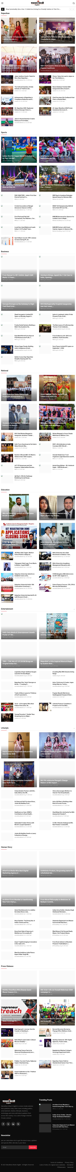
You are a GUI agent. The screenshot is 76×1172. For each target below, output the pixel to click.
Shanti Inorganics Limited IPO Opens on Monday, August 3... (24, 315)
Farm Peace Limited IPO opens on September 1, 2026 (63, 347)
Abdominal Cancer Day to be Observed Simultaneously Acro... (25, 1051)
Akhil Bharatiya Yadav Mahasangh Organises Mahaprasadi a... (15, 395)
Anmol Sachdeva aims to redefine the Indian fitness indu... (25, 911)
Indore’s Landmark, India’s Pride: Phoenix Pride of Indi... (63, 315)
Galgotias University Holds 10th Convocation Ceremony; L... (24, 585)
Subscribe (33, 1147)
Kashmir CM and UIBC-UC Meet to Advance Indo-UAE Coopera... (25, 455)
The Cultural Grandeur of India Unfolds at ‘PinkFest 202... (24, 87)
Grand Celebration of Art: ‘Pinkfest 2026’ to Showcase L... (25, 1072)
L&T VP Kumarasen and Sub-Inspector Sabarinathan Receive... (25, 466)
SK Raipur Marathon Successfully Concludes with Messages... (53, 424)
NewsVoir (70, 1167)
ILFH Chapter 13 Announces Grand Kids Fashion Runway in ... (17, 38)
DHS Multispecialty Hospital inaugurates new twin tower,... (56, 305)
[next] (73, 9)
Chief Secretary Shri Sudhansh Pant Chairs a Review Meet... (63, 98)
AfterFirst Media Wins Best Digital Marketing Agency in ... (15, 872)
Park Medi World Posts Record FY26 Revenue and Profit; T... (24, 336)
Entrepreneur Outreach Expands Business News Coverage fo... (18, 1020)
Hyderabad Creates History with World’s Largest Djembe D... (24, 823)
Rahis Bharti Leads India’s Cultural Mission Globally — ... (25, 1040)
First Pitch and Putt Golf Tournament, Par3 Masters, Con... (25, 217)
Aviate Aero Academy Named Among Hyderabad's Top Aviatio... (55, 514)
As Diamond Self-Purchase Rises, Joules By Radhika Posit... (25, 802)
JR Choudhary (56, 924)
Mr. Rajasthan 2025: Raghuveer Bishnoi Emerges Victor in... (24, 109)
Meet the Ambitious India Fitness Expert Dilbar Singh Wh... (25, 953)
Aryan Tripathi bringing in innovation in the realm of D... (26, 942)
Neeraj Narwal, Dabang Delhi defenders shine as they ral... (17, 186)
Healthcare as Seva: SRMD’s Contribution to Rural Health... (24, 813)
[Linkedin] (13, 1124)
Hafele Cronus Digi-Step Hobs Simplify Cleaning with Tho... (24, 358)
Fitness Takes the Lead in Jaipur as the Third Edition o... (63, 77)
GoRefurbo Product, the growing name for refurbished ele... (57, 872)
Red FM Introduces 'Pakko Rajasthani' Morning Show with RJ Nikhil (27, 9)
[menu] (2, 3)
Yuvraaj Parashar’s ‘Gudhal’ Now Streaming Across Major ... (24, 715)
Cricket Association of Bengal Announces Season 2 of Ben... (24, 207)
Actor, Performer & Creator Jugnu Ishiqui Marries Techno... (63, 683)
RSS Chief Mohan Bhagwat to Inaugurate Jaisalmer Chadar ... (24, 434)
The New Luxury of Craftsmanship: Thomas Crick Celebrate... (63, 326)
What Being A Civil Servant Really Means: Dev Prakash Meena (62, 932)
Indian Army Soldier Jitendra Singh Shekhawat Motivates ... (63, 911)
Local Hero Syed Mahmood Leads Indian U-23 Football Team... (25, 228)
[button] (74, 609)
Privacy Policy (69, 1162)
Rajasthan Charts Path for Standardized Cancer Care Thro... (63, 1062)
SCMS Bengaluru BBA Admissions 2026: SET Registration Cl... (18, 543)
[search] (73, 3)
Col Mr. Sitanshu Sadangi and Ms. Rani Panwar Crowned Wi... (63, 823)
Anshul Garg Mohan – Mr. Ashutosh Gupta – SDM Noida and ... (63, 466)
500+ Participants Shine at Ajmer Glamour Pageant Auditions (57, 67)
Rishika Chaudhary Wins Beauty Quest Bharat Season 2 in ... (17, 991)
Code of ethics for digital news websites (52, 1165)
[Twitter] (8, 1124)
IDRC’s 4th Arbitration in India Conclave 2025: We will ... (62, 445)
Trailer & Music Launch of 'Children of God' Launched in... (25, 694)
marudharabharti (45, 70)
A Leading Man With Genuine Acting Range (63, 672)
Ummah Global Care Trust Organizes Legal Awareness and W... (64, 455)
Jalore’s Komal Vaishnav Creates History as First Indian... (25, 119)
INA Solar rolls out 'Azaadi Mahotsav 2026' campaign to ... (57, 991)
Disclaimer (70, 1165)
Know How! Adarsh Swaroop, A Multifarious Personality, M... (24, 932)
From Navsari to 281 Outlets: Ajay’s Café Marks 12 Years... (18, 276)
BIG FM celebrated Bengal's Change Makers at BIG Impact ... (54, 781)
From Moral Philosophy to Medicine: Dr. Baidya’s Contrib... (56, 901)
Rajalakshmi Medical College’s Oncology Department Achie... (62, 1051)
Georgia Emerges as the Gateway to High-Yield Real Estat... (19, 305)
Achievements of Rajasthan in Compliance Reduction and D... (24, 98)
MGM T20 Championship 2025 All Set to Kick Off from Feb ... (63, 207)
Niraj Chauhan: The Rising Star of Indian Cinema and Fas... (25, 921)
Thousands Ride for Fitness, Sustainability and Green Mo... (57, 1020)
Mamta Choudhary (57, 220)
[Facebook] (3, 1124)
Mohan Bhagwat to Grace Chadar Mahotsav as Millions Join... (63, 434)
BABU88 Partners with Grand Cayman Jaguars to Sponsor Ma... (63, 228)
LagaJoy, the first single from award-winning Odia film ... (55, 633)
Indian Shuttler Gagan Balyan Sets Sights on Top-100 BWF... (18, 157)
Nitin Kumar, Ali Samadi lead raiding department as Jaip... (54, 157)
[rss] (18, 1124)
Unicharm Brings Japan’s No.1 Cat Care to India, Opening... (56, 276)
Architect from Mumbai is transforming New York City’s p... (18, 901)
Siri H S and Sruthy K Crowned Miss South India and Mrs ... (57, 753)
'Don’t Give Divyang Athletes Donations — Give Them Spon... (18, 781)
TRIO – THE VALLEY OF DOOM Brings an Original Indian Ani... (18, 662)
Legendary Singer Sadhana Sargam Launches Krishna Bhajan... (25, 672)
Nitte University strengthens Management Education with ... (62, 564)
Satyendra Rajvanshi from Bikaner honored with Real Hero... (63, 921)
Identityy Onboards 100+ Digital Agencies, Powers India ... (62, 1040)
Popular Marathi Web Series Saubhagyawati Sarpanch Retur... (63, 694)
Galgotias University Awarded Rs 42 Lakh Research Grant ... (25, 596)
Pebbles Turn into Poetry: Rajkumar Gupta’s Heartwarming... (25, 1062)
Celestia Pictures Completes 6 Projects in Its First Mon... (62, 704)
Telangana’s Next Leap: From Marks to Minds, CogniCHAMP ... (26, 564)
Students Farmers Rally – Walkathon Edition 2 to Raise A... (16, 424)
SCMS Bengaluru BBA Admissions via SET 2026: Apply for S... (63, 575)
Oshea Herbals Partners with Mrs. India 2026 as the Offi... (25, 791)
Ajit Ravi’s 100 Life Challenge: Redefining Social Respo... (23, 477)
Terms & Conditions (56, 1162)
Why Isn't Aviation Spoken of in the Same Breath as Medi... (18, 514)
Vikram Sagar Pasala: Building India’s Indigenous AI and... (24, 347)
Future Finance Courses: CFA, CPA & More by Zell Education (64, 585)
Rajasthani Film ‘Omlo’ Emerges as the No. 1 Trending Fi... (25, 683)
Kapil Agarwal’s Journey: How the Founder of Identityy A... (25, 1030)
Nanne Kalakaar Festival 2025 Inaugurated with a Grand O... (62, 87)
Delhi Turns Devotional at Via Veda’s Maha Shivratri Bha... (26, 445)
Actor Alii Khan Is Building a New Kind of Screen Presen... (62, 802)
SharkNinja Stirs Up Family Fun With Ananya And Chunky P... (63, 813)
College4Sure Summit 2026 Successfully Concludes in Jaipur (56, 38)
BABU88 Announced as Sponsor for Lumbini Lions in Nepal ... (63, 217)
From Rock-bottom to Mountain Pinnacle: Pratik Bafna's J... (62, 942)
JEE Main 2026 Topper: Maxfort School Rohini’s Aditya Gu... (24, 553)
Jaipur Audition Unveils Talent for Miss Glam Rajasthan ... (25, 77)
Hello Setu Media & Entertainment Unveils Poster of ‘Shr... (19, 633)
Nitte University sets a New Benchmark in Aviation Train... (62, 553)
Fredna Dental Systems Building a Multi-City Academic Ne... (25, 326)
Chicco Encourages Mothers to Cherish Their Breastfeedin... (62, 791)
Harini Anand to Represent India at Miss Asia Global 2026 (18, 753)
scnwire (4, 41)
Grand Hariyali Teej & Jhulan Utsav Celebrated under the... (54, 395)
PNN (16, 199)
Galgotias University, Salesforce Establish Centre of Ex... (24, 575)
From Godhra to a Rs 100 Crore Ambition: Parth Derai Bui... (62, 336)
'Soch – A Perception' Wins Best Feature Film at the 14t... (24, 704)
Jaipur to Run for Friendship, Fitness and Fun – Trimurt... (56, 186)
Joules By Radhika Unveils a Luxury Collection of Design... (25, 834)
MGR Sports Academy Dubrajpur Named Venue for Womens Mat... (63, 196)
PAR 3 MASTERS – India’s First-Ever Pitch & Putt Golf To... (25, 196)
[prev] (70, 9)
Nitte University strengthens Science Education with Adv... (55, 543)
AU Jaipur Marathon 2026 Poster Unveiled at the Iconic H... (63, 109)
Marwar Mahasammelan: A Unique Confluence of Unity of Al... (16, 67)
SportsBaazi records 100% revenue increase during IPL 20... (25, 238)
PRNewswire (61, 1167)
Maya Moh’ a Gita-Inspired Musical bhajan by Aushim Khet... (56, 662)
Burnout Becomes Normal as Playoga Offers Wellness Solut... (62, 1030)
